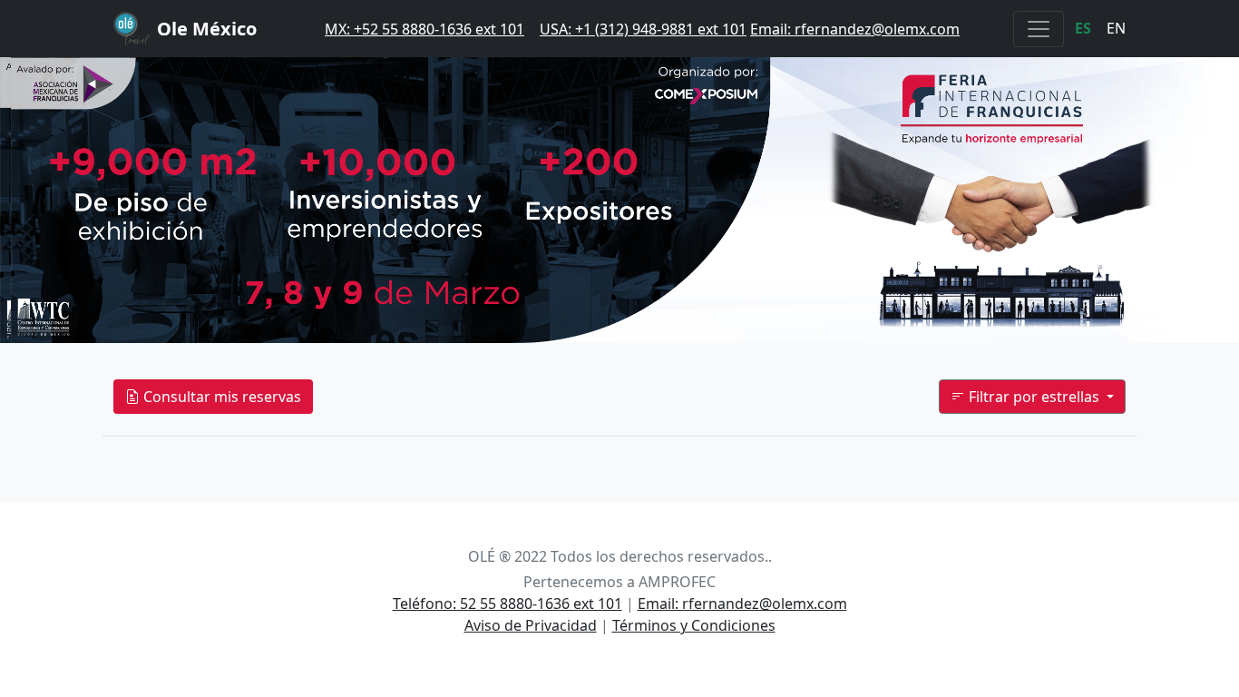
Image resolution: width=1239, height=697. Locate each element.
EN (1116, 28)
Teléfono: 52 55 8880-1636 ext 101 (507, 604)
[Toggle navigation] (1038, 29)
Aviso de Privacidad (530, 625)
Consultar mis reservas (220, 397)
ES (1083, 28)
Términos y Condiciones (694, 625)
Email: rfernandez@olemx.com (855, 29)
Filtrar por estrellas (1034, 397)
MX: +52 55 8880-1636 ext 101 (424, 29)
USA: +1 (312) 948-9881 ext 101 (643, 29)
